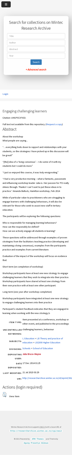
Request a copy (54, 124)
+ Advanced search (36, 69)
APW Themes (38, 439)
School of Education (43, 348)
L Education (28, 338)
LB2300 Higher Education (47, 342)
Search (36, 62)
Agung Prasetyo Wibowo (36, 443)
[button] (4, 394)
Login (5, 93)
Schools (26, 348)
